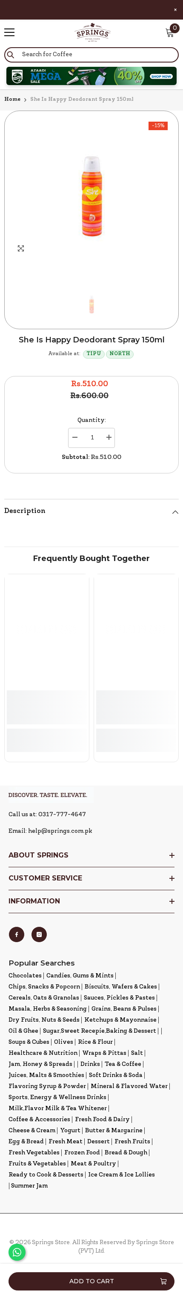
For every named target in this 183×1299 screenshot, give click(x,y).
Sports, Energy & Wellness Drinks (57, 1097)
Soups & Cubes (29, 1042)
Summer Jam (29, 1186)
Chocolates (25, 976)
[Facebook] (17, 934)
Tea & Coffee (123, 1064)
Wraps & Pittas (104, 1053)
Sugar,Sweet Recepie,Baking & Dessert (99, 1031)
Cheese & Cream (32, 1131)
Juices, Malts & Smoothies (46, 1075)
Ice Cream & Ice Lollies (121, 1175)
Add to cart (91, 1281)
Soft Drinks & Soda (116, 1075)
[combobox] (91, 55)
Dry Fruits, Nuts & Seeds (44, 1020)
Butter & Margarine (114, 1131)
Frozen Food (82, 1153)
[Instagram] (39, 934)
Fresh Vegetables (34, 1153)
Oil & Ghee (23, 1031)
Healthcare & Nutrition (43, 1053)
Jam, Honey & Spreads (40, 1064)
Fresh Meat (66, 1142)
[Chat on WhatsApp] (17, 1252)
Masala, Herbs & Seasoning (48, 1009)
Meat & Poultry (93, 1164)
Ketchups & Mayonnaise (120, 1020)
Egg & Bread (26, 1142)
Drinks (90, 1064)
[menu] (9, 32)
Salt (137, 1053)
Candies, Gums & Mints (80, 976)
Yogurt (70, 1131)
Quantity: (91, 420)
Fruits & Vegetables (37, 1164)
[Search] (91, 55)
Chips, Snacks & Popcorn (44, 987)
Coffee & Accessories (39, 1120)
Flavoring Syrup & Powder (47, 1086)
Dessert (98, 1142)
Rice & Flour (95, 1042)
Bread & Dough (126, 1153)
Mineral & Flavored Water (129, 1086)
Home (12, 99)
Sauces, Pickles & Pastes (119, 998)
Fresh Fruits (132, 1142)
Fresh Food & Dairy (102, 1120)
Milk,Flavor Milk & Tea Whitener (58, 1108)
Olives (63, 1042)
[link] (47, 707)
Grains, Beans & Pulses (124, 1009)
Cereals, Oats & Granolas (44, 998)
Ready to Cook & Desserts (46, 1175)
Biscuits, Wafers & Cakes (121, 987)
